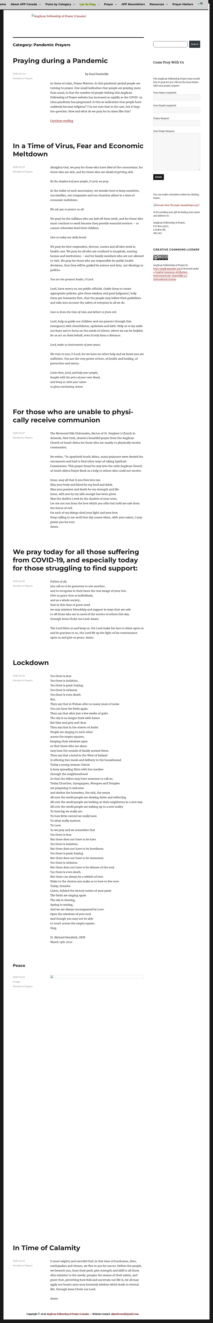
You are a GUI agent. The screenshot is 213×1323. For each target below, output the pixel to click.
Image (16, 981)
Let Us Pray (88, 4)
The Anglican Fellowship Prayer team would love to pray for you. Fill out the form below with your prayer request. (176, 82)
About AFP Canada (24, 4)
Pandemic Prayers (22, 78)
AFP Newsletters (133, 4)
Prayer (108, 4)
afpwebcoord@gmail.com (125, 1314)
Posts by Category (58, 4)
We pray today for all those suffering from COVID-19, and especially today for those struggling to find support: (76, 560)
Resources (157, 4)
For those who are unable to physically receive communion (73, 416)
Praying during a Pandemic (60, 60)
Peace (19, 965)
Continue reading (61, 120)
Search (194, 44)
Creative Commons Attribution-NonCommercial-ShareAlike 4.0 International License (171, 276)
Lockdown (31, 662)
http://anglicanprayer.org (167, 268)
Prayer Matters (182, 4)
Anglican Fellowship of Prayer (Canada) (68, 1314)
